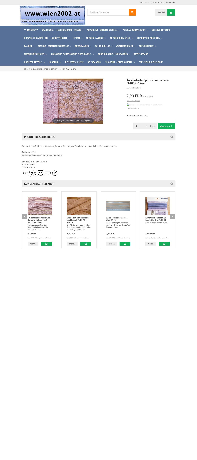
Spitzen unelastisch (121, 38)
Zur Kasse (144, 2)
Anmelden (171, 2)
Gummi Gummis (103, 46)
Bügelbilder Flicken (35, 54)
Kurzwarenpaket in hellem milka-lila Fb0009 (156, 219)
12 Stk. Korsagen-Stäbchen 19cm (116, 219)
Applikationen (147, 46)
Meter (152, 126)
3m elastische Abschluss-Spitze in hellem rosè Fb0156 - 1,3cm (39, 220)
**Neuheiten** (31, 30)
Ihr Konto (157, 2)
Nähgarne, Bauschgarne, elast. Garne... (72, 54)
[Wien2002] (52, 15)
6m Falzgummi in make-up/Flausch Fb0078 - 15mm (78, 220)
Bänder (28, 46)
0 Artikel (161, 12)
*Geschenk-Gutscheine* (151, 62)
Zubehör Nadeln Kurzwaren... (114, 54)
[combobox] (141, 126)
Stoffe (77, 38)
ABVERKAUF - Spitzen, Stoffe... (102, 30)
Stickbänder (94, 62)
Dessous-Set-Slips (161, 30)
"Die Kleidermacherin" (135, 30)
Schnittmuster (60, 38)
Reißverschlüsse (74, 62)
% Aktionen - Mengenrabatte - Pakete (62, 30)
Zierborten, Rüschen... (149, 38)
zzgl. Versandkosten (133, 101)
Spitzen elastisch (95, 38)
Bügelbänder (82, 46)
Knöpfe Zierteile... (34, 62)
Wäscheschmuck (124, 46)
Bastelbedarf (141, 54)
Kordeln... (54, 62)
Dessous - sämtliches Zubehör (54, 46)
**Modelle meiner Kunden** (119, 62)
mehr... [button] (33, 243)
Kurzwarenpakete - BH (36, 38)
